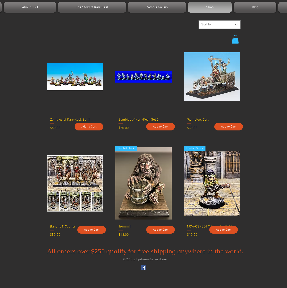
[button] (235, 39)
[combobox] (220, 24)
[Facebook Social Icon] (143, 267)
